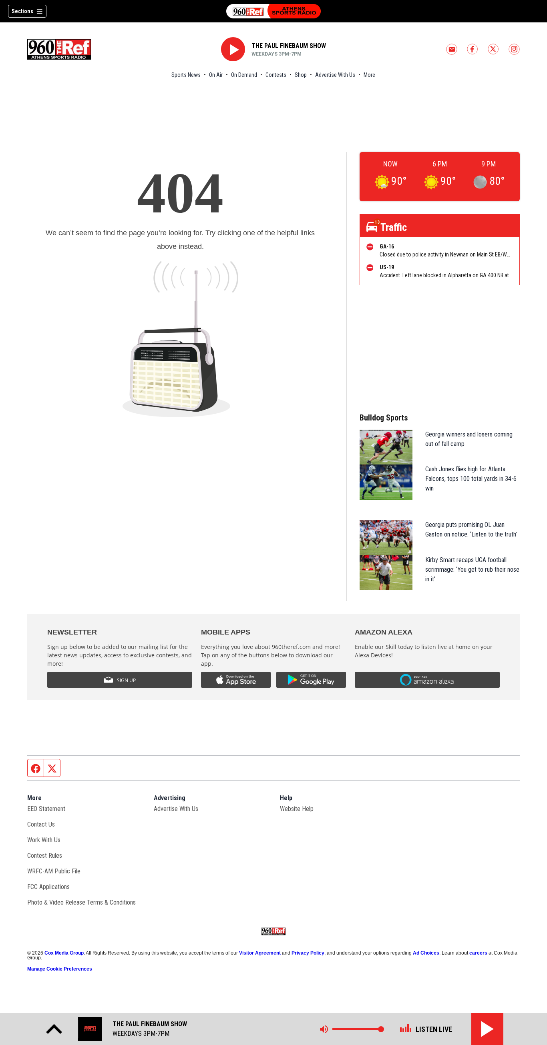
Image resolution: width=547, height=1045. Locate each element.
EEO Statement (46, 809)
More (369, 75)
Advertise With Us (335, 75)
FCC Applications (48, 887)
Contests (275, 75)
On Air (216, 75)
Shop (301, 75)
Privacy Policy (308, 953)
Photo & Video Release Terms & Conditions (81, 902)
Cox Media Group (64, 953)
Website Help (297, 809)
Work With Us (43, 840)
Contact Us (41, 824)
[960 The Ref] (273, 11)
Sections (22, 11)
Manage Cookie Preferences (59, 969)
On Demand (244, 75)
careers (478, 953)
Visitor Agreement (260, 953)
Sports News (186, 75)
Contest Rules (44, 855)
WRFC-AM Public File (53, 871)
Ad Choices (426, 953)
